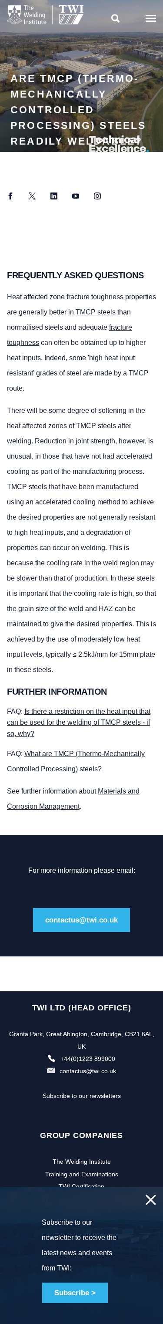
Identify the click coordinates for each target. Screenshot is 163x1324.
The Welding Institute (82, 1161)
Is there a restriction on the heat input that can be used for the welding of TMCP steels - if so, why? (78, 722)
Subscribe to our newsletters (82, 1095)
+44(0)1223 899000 (87, 1058)
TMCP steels (96, 312)
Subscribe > (75, 1293)
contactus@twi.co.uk (81, 920)
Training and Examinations (81, 1174)
